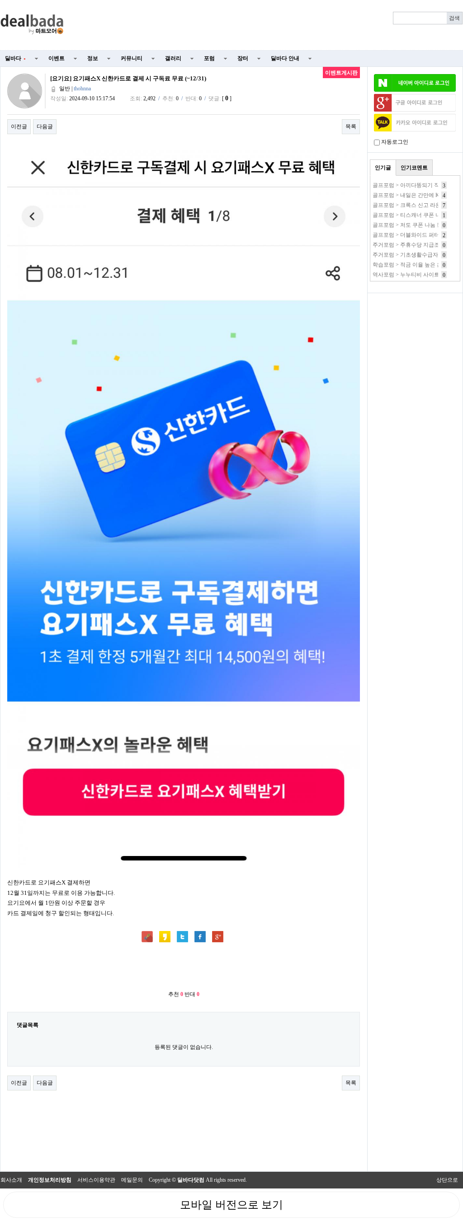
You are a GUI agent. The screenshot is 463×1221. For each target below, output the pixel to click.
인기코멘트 (414, 167)
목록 (350, 126)
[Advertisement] (268, 25)
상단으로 (447, 1180)
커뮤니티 (131, 58)
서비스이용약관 (96, 1180)
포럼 (209, 58)
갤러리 (173, 58)
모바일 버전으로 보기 (231, 1205)
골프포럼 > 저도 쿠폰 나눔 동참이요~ (417, 225)
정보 (92, 58)
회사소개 (11, 1180)
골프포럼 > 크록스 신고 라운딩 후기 (415, 205)
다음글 (45, 126)
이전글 (19, 126)
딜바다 (15, 58)
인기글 (383, 167)
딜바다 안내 (285, 58)
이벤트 (56, 58)
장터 (242, 58)
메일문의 (132, 1180)
